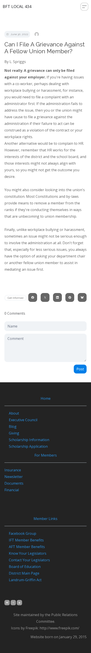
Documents (13, 483)
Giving (14, 433)
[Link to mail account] (19, 602)
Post (80, 369)
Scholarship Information (29, 439)
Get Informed (15, 297)
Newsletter (13, 476)
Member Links (45, 518)
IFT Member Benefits (24, 540)
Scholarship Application (28, 446)
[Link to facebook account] (7, 602)
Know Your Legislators (25, 553)
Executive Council (23, 419)
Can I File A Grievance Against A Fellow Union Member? (44, 48)
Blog (13, 426)
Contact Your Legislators (27, 560)
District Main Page (21, 573)
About (14, 413)
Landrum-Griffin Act (23, 579)
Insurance (12, 470)
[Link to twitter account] (13, 602)
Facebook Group (20, 533)
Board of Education (22, 566)
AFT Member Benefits (24, 546)
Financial (11, 489)
